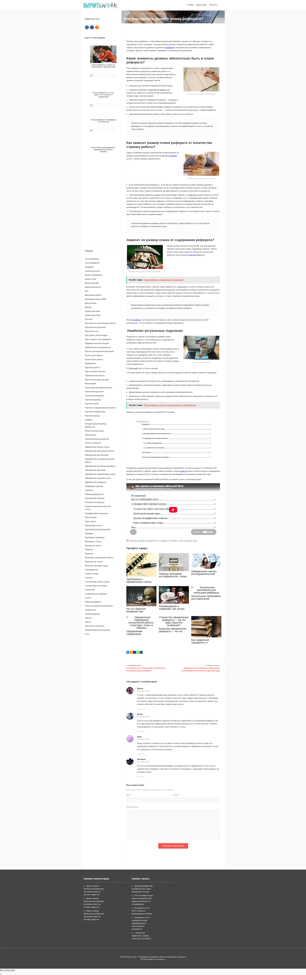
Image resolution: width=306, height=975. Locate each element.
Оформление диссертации (97, 455)
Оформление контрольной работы (100, 466)
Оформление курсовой (95, 470)
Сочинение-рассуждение (96, 594)
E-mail (176, 795)
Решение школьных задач (96, 566)
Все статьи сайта (7, 970)
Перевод (89, 490)
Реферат (89, 550)
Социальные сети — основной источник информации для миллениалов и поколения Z (141, 923)
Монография (90, 384)
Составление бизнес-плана (97, 582)
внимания (169, 48)
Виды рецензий (92, 283)
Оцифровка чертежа (94, 486)
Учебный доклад (92, 614)
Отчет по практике (93, 443)
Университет (90, 610)
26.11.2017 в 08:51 (143, 717)
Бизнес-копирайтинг (94, 275)
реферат (137, 320)
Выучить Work (101, 5)
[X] (134, 652)
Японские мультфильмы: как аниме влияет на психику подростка (94, 892)
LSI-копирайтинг (92, 259)
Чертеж (88, 618)
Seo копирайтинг (92, 263)
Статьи (88, 598)
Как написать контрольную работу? (100, 323)
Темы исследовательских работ (99, 606)
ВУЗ (86, 291)
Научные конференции (95, 412)
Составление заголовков (96, 586)
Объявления (90, 435)
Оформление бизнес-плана (97, 447)
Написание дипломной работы (98, 388)
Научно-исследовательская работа (100, 408)
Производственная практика (97, 529)
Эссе (87, 634)
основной (172, 156)
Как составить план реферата (98, 339)
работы (163, 90)
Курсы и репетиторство (95, 371)
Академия (89, 267)
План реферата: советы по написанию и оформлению (103, 66)
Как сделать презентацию (96, 335)
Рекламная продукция (94, 537)
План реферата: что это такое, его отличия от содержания (103, 95)
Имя (128, 795)
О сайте (190, 5)
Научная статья (92, 404)
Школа (88, 622)
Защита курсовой (92, 315)
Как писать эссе (92, 331)
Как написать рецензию (95, 327)
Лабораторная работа (94, 376)
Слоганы (89, 578)
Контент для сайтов (93, 355)
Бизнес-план (90, 279)
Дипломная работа (93, 295)
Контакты (213, 5)
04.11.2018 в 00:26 (143, 762)
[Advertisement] (173, 32)
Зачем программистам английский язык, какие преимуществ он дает (142, 889)
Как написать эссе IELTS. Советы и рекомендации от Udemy (142, 911)
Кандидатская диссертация (97, 343)
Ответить (141, 709)
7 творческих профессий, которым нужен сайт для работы (141, 936)
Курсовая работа (92, 367)
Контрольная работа (94, 359)
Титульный (133, 368)
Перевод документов (94, 494)
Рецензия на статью (94, 562)
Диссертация (90, 303)
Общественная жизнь (94, 431)
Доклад (88, 307)
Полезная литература (94, 502)
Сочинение (90, 590)
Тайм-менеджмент (93, 602)
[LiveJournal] (141, 652)
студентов (191, 195)
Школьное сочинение (94, 626)
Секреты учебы (91, 574)
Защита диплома (92, 311)
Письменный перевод (94, 498)
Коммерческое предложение (97, 347)
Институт (89, 319)
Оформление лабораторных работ (100, 474)
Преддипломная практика (96, 513)
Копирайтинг (90, 363)
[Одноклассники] (131, 652)
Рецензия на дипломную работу (99, 558)
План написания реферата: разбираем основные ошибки (103, 150)
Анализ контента (92, 271)
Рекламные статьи (93, 542)
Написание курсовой (94, 392)
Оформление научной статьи (98, 478)
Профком (89, 534)
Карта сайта (201, 5)
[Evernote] (137, 652)
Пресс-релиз (90, 521)
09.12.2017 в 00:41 (143, 739)
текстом (192, 255)
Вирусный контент (93, 287)
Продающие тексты (93, 525)
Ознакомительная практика (97, 439)
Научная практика (93, 400)
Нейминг (89, 420)
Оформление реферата (95, 482)
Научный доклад (92, 416)
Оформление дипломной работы (99, 451)
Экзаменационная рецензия (97, 630)
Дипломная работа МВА (95, 299)
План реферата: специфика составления (103, 121)
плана (183, 471)
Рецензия (89, 554)
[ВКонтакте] (127, 652)
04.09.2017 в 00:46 (143, 691)
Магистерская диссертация (97, 380)
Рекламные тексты (93, 546)
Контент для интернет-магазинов (99, 351)
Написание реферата (94, 396)
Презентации (91, 517)
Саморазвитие (91, 570)
